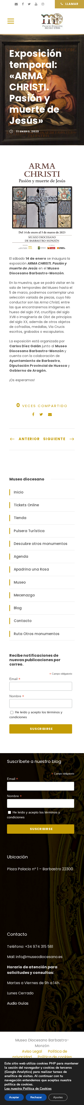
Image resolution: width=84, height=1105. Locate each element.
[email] (16, 4)
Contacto (23, 620)
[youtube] (36, 4)
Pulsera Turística (29, 530)
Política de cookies (55, 1056)
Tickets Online (26, 505)
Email (14, 679)
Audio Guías (17, 1003)
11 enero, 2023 (27, 131)
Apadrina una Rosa (31, 569)
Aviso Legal (32, 1051)
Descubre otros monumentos (40, 543)
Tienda (20, 517)
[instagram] (43, 4)
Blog (18, 607)
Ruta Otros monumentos (37, 633)
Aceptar (14, 1097)
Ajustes (58, 1097)
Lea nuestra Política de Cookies (28, 1088)
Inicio (18, 492)
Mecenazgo (24, 595)
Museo (20, 582)
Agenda (21, 556)
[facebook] (23, 4)
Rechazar (36, 1097)
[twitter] (29, 4)
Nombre (16, 696)
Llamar (71, 4)
